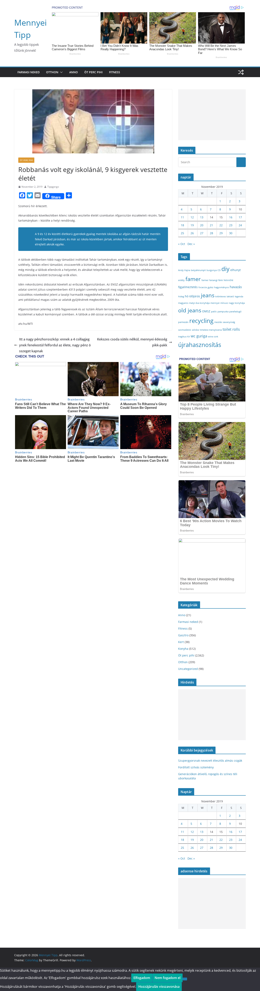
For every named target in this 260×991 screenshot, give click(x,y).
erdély (181, 280)
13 (201, 217)
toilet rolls (231, 329)
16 (230, 217)
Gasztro (183, 635)
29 (221, 233)
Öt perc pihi (93, 72)
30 (230, 233)
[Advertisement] (212, 114)
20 (201, 225)
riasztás (218, 322)
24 (240, 225)
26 (192, 233)
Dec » (191, 244)
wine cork (213, 336)
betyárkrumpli (198, 270)
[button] (60, 72)
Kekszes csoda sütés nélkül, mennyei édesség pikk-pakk (132, 342)
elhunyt (235, 270)
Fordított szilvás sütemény (196, 767)
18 (182, 225)
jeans (207, 295)
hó (186, 296)
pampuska (223, 311)
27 (201, 233)
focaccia (202, 287)
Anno (73, 72)
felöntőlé (228, 280)
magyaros (183, 303)
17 (240, 217)
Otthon (52, 72)
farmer (205, 280)
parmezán (183, 322)
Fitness (114, 72)
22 (221, 225)
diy (225, 269)
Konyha (183, 649)
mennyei (215, 303)
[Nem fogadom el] (185, 979)
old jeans (189, 310)
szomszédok (184, 329)
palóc (214, 311)
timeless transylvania (211, 329)
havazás (236, 287)
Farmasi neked (28, 72)
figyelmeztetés (188, 287)
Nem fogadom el (167, 978)
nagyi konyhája (237, 303)
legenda (239, 296)
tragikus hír (184, 336)
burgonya (212, 270)
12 (192, 217)
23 (230, 225)
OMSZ (206, 311)
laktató (230, 296)
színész (195, 329)
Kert (181, 642)
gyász (210, 287)
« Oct (181, 244)
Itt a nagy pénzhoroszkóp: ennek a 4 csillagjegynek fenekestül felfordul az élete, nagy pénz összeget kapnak (55, 345)
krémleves (220, 296)
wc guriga (199, 336)
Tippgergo (53, 186)
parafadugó (235, 311)
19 (192, 225)
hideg (181, 296)
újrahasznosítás (199, 345)
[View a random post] (241, 72)
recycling (201, 321)
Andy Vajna (184, 270)
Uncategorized (188, 669)
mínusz (224, 303)
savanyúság (229, 322)
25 (182, 233)
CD (219, 270)
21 (211, 225)
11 (182, 217)
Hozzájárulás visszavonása (159, 986)
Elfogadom (141, 978)
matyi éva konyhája (199, 303)
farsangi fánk (216, 280)
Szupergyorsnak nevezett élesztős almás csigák (210, 760)
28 (211, 233)
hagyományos (221, 287)
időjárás (194, 296)
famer (193, 279)
